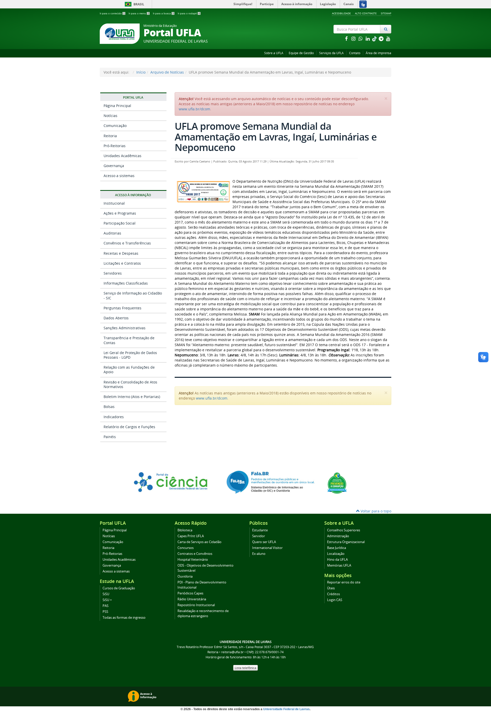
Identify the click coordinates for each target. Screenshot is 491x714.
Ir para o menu (139, 13)
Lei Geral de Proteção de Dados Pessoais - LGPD (130, 355)
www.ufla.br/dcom (194, 109)
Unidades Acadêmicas (122, 155)
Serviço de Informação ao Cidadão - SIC (133, 295)
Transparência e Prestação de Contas (129, 340)
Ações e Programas (120, 213)
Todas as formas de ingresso (124, 617)
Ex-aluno (258, 554)
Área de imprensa (378, 53)
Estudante (260, 530)
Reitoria (110, 135)
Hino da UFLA (337, 559)
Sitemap (386, 13)
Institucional (114, 203)
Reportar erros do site (343, 582)
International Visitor (267, 548)
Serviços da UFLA (331, 53)
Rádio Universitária (191, 599)
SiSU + (107, 600)
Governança (114, 165)
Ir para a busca (163, 13)
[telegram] (381, 38)
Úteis (331, 588)
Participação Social (120, 223)
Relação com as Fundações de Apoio (129, 369)
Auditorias (112, 233)
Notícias (110, 115)
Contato (354, 53)
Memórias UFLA (339, 565)
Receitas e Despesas (121, 253)
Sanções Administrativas (125, 327)
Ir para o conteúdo (112, 13)
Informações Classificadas (126, 283)
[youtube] (388, 38)
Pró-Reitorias (115, 145)
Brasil (133, 4)
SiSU (106, 594)
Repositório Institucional (196, 605)
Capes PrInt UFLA (190, 536)
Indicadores (114, 416)
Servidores (113, 273)
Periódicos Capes (190, 593)
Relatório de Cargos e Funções (129, 426)
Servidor (258, 536)
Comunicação (115, 125)
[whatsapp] (361, 38)
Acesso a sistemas (119, 175)
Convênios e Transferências (127, 243)
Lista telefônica (245, 668)
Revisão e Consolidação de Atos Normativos (130, 384)
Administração (338, 536)
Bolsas (109, 406)
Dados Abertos (116, 317)
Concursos (185, 548)
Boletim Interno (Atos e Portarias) (132, 396)
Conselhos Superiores (343, 530)
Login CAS (334, 600)
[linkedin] (368, 38)
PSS (105, 612)
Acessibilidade (341, 13)
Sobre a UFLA (273, 53)
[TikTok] (375, 38)
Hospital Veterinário (192, 559)
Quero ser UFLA (264, 542)
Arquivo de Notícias (167, 72)
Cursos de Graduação (119, 588)
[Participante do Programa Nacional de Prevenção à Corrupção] (337, 482)
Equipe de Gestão (301, 53)
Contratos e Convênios (194, 554)
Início (141, 72)
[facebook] (346, 38)
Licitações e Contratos (122, 263)
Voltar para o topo (375, 511)
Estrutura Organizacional (346, 542)
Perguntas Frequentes (122, 308)
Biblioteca (184, 530)
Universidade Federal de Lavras (286, 709)
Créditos (333, 594)
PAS (105, 606)
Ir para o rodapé (189, 13)
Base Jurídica (336, 548)
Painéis (110, 436)
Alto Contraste (366, 13)
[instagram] (354, 38)
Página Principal (117, 105)
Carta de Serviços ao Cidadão (199, 542)
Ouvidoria (185, 576)
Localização (335, 554)
